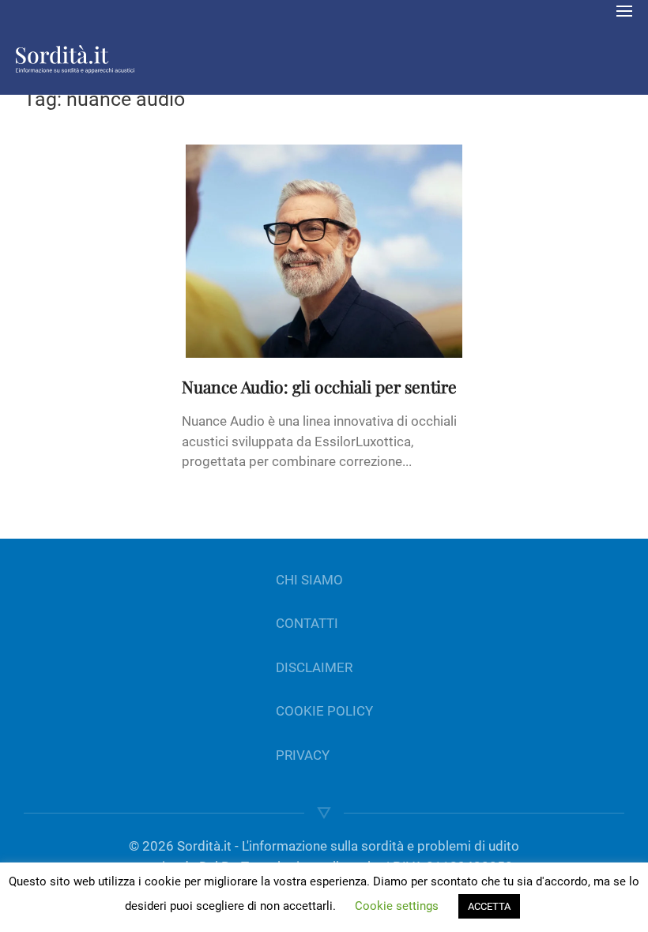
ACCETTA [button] (489, 906)
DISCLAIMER (314, 667)
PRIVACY (303, 755)
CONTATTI (307, 623)
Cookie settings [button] (397, 906)
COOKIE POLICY (324, 711)
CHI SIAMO (309, 580)
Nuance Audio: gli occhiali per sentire (319, 386)
